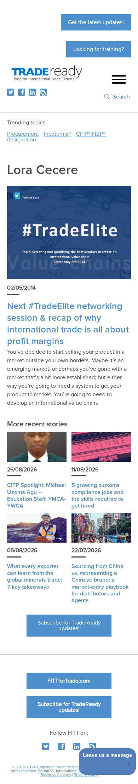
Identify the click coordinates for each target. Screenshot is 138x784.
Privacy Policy (86, 775)
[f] (21, 92)
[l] (32, 92)
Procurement (23, 134)
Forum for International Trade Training (70, 771)
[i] (43, 92)
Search (121, 97)
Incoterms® (57, 134)
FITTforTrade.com (69, 681)
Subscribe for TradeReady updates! (69, 625)
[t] (10, 92)
